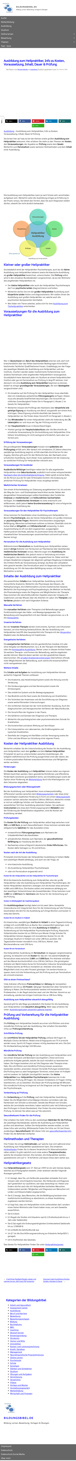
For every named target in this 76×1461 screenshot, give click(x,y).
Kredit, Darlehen (17, 1349)
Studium (5, 30)
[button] (11, 121)
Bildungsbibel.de (26, 6)
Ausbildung (6, 26)
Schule (13, 1363)
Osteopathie (12, 617)
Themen (4, 42)
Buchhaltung (16, 1324)
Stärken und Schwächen (21, 1368)
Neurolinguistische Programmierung (27, 1354)
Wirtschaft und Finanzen (21, 1393)
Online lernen (7, 34)
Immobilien (15, 1343)
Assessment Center (19, 1307)
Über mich (5, 1458)
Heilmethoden (10, 1149)
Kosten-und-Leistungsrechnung (24, 1346)
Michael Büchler (23, 69)
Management (16, 1352)
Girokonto (14, 1338)
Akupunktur (65, 632)
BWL (12, 1327)
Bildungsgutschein (45, 794)
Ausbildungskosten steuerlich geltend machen (31, 1009)
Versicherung (16, 1377)
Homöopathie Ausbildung (23, 649)
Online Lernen (16, 1357)
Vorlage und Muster (19, 1385)
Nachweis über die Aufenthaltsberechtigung (24, 475)
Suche (4, 18)
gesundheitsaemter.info (60, 1131)
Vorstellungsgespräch (20, 1388)
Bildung (13, 1321)
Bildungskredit (63, 796)
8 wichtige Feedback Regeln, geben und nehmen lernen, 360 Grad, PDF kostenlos (20, 1280)
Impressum (6, 1446)
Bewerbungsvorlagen (19, 1319)
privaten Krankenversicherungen (35, 657)
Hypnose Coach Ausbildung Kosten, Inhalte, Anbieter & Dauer (56, 1280)
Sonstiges (14, 1366)
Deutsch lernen (17, 1332)
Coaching (14, 1330)
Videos (13, 1382)
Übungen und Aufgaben (21, 1374)
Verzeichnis (15, 1379)
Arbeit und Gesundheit (20, 1305)
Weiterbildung (7, 22)
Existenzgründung (18, 1335)
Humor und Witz (17, 1341)
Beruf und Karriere (18, 1313)
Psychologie (15, 1360)
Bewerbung (6, 38)
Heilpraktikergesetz (54, 1244)
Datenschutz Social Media (13, 1454)
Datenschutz (6, 1450)
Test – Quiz (6, 46)
